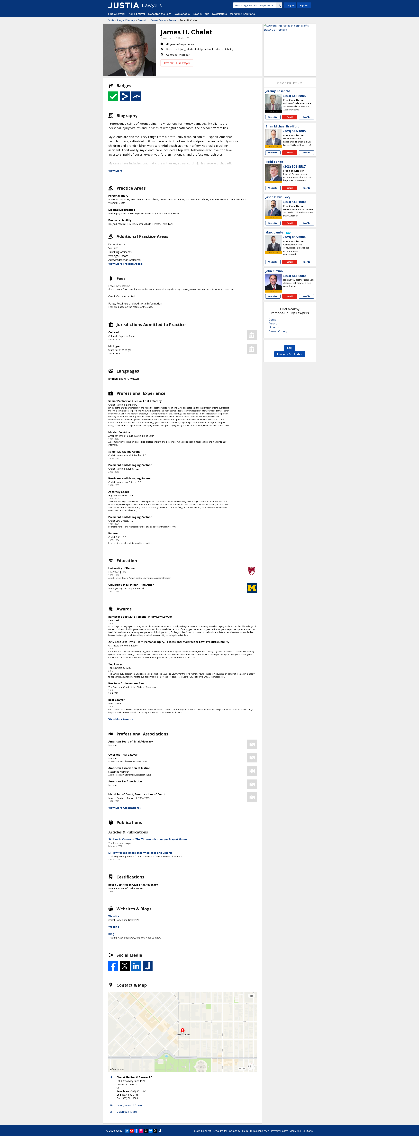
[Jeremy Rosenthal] (273, 102)
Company (234, 1131)
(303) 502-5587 (294, 166)
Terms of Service (259, 1131)
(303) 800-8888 (294, 237)
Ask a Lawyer (137, 14)
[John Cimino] (273, 282)
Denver (173, 20)
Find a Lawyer (116, 14)
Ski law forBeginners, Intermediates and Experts (140, 853)
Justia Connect (202, 1131)
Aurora (273, 323)
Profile (306, 117)
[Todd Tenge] (273, 172)
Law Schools (182, 14)
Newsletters (219, 14)
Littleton (274, 327)
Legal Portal (220, 1131)
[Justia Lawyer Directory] (123, 5)
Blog (111, 934)
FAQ (289, 348)
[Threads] (146, 1131)
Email (290, 117)
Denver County (158, 20)
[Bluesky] (151, 1131)
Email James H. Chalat (130, 1105)
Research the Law (159, 14)
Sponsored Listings (290, 83)
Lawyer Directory (126, 20)
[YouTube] (132, 1131)
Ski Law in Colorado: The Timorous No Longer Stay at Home (147, 839)
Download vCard (127, 1111)
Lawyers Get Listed (289, 354)
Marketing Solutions (242, 14)
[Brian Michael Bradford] (273, 137)
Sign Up (303, 5)
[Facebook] (136, 1131)
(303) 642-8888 (294, 96)
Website (113, 916)
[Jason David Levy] (273, 208)
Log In (290, 5)
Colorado (142, 20)
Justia (111, 20)
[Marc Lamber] (273, 243)
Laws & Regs (201, 14)
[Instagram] (141, 1131)
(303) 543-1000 (294, 131)
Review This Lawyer (177, 63)
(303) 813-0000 (294, 276)
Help (245, 1131)
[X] (155, 1131)
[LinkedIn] (127, 1131)
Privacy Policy (279, 1131)
